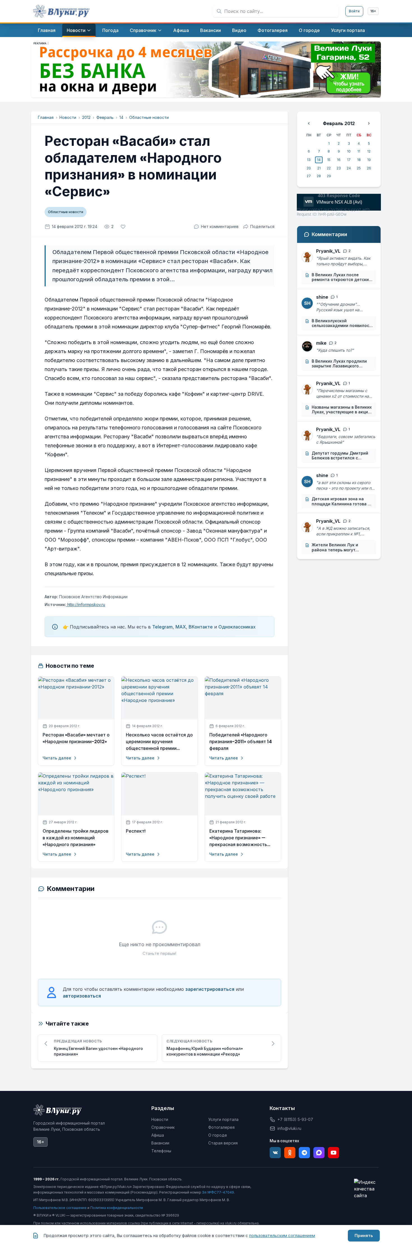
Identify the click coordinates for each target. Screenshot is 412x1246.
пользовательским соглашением (282, 1235)
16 (339, 160)
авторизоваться (82, 996)
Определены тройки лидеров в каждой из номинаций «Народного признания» (75, 838)
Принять (364, 1235)
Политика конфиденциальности (116, 1208)
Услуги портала (223, 1119)
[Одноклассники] (289, 1152)
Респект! (136, 831)
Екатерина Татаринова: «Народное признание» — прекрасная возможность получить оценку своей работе (238, 838)
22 (329, 168)
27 (309, 176)
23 (339, 168)
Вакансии (160, 1143)
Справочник (163, 1127)
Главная (46, 117)
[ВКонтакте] (275, 1152)
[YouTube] (333, 1152)
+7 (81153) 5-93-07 (295, 1119)
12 (369, 151)
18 (359, 160)
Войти (354, 11)
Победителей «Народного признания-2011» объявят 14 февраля (240, 742)
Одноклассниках (237, 627)
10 (349, 151)
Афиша (157, 1135)
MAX (180, 627)
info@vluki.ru (289, 1128)
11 (358, 151)
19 (369, 160)
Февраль (105, 117)
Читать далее (57, 758)
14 (121, 117)
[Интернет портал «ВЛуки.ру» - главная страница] (61, 11)
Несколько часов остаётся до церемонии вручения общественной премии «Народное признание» (159, 742)
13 (309, 160)
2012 (86, 117)
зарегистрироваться (209, 989)
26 (369, 168)
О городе (217, 1135)
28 (319, 176)
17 (349, 160)
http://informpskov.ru (85, 604)
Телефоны (161, 1150)
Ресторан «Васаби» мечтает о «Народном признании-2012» (76, 738)
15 (328, 160)
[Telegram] (304, 1152)
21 (319, 168)
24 (349, 168)
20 (309, 168)
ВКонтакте (201, 627)
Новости (67, 117)
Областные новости (149, 117)
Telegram (162, 627)
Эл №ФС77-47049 (218, 1192)
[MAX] (319, 1152)
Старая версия (223, 1143)
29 (329, 176)
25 (359, 168)
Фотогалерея (221, 1127)
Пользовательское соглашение (60, 1208)
